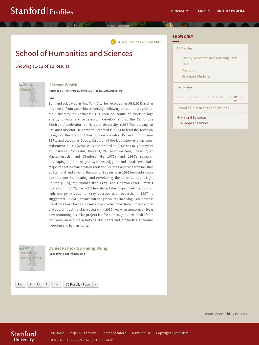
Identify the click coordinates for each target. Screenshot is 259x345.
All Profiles (184, 48)
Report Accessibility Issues (225, 313)
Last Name (184, 87)
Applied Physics (196, 123)
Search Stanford (114, 333)
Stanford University (28, 336)
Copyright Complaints (172, 333)
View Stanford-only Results (140, 41)
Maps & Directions (83, 333)
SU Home (58, 333)
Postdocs (189, 70)
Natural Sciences (193, 117)
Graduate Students (196, 76)
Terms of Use (141, 333)
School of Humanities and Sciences (203, 108)
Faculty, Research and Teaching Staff (209, 58)
